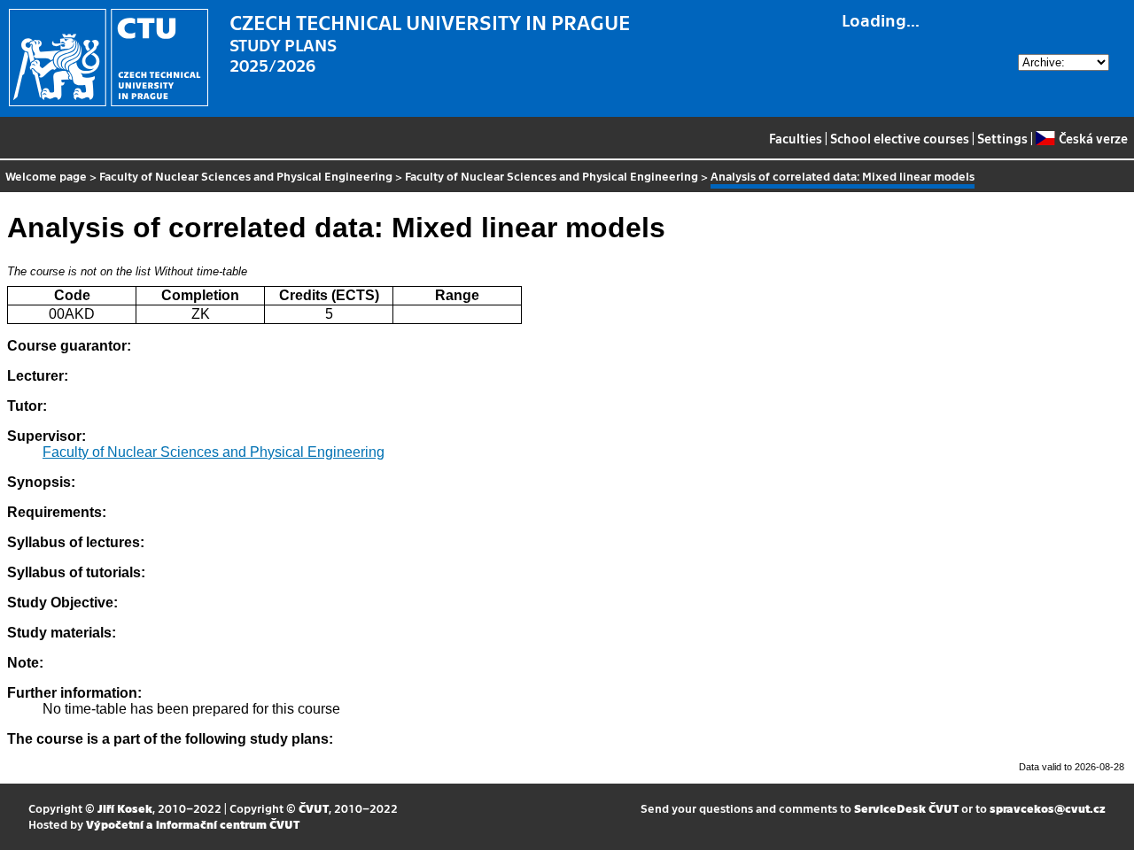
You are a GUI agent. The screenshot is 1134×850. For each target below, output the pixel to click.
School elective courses (899, 138)
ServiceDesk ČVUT (906, 808)
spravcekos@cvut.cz (1048, 808)
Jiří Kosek (124, 808)
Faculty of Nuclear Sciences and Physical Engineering (245, 175)
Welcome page (46, 175)
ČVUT (314, 808)
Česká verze (1093, 138)
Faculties (795, 138)
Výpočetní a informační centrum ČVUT (192, 824)
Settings (1002, 138)
